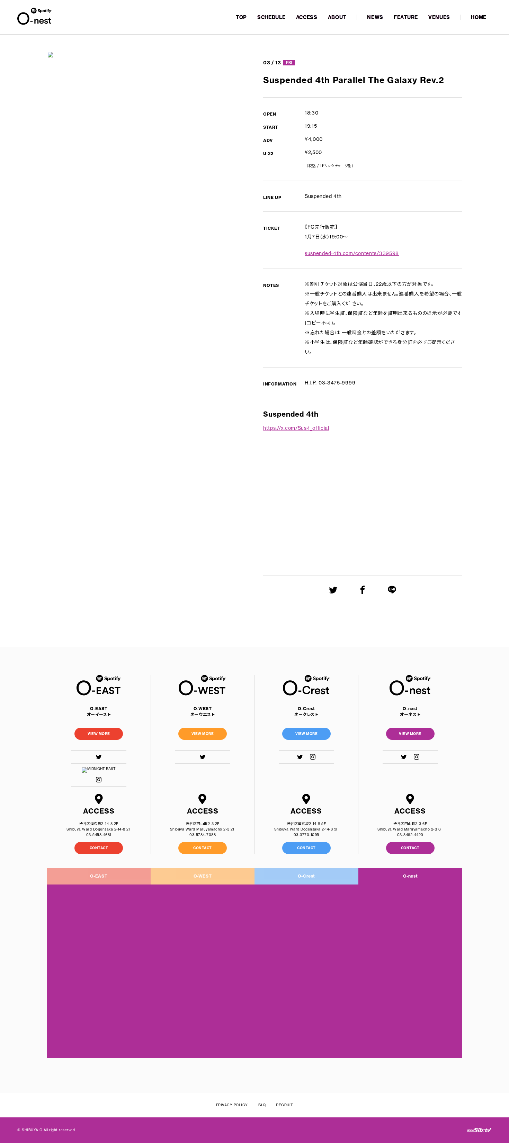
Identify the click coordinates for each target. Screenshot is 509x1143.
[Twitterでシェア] (333, 590)
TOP (241, 17)
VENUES (439, 17)
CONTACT (99, 848)
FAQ (262, 1105)
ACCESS (307, 17)
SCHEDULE (271, 17)
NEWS (375, 17)
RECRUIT (284, 1105)
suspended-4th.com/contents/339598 (352, 253)
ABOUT (337, 17)
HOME (478, 17)
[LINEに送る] (392, 590)
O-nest (410, 876)
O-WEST (203, 876)
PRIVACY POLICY (232, 1105)
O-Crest (306, 876)
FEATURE (406, 17)
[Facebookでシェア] (362, 590)
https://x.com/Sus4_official (296, 428)
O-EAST (99, 876)
